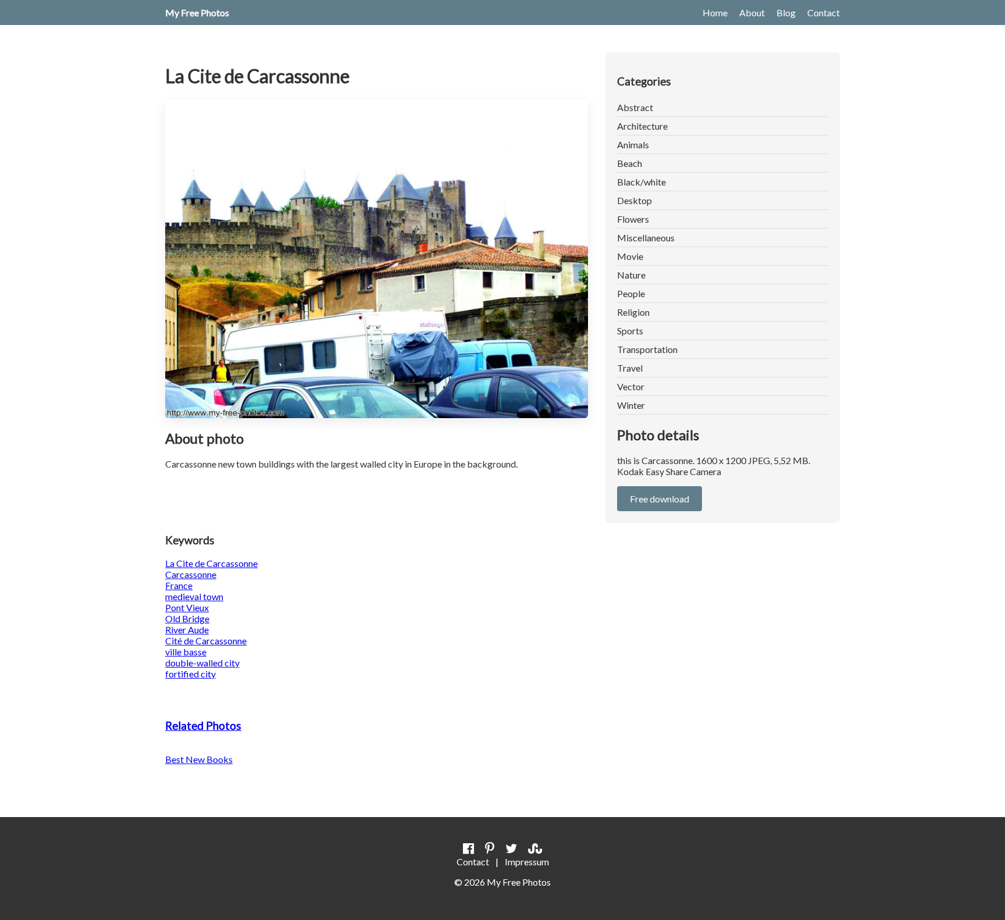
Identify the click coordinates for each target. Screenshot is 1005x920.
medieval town (194, 596)
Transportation (647, 349)
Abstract (635, 107)
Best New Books (199, 759)
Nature (631, 274)
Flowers (633, 218)
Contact (823, 12)
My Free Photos (197, 12)
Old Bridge (187, 618)
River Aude (187, 629)
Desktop (634, 200)
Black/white (641, 181)
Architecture (642, 125)
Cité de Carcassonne (206, 640)
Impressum (527, 861)
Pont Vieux (187, 607)
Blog (786, 12)
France (179, 585)
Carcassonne (190, 574)
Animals (633, 144)
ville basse (185, 651)
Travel (630, 367)
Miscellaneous (646, 237)
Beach (629, 163)
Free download (659, 498)
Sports (630, 330)
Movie (630, 256)
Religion (633, 312)
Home (715, 12)
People (631, 293)
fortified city (190, 673)
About (752, 12)
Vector (630, 386)
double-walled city (202, 662)
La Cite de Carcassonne (211, 563)
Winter (631, 405)
